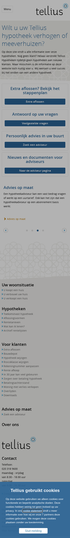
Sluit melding (33, 530)
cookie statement (32, 510)
